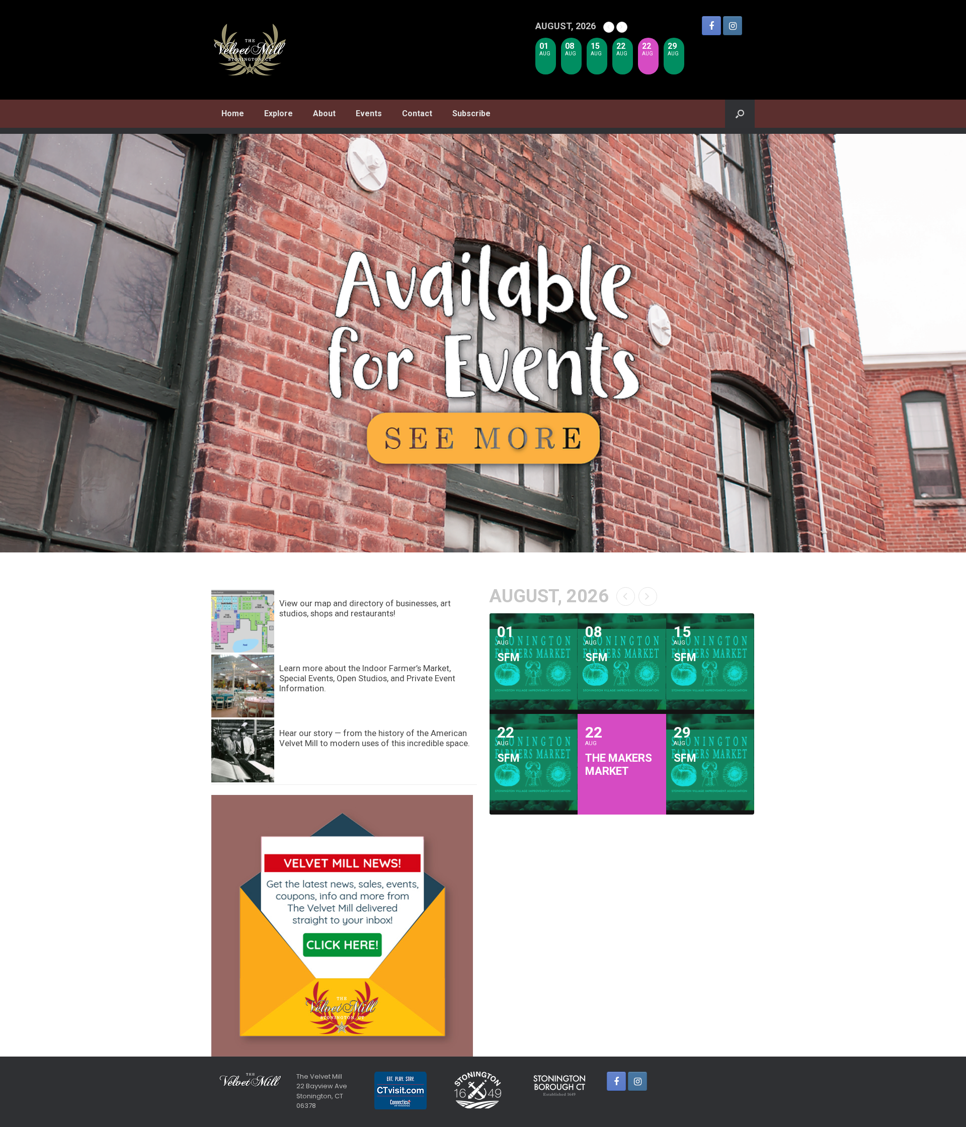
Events (369, 113)
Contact (417, 113)
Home (232, 113)
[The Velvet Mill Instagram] (732, 25)
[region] (483, 343)
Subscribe (471, 113)
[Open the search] (740, 114)
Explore (278, 113)
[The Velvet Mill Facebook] (711, 25)
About (324, 113)
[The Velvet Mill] (250, 50)
